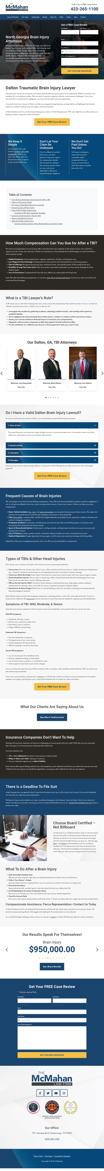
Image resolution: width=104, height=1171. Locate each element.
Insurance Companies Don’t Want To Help (26, 215)
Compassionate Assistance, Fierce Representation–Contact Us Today (38, 223)
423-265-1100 (84, 9)
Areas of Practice (12, 17)
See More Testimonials (52, 717)
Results (45, 17)
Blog (75, 17)
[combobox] (63, 51)
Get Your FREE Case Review (52, 121)
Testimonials (35, 17)
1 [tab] (46, 397)
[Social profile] (40, 1093)
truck (34, 512)
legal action (30, 599)
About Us (53, 17)
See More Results (52, 966)
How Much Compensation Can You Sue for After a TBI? (31, 199)
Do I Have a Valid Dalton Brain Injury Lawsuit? (28, 205)
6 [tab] (58, 397)
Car (30, 512)
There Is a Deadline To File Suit (22, 218)
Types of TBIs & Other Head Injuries (24, 210)
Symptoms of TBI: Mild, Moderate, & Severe (29, 213)
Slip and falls (17, 517)
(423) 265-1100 (52, 1138)
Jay (96, 841)
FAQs (61, 17)
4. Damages (13, 460)
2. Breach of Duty (15, 445)
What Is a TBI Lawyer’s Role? (22, 202)
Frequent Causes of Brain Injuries (23, 207)
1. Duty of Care (14, 425)
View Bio (21, 387)
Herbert (63, 843)
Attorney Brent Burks (52, 383)
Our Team (25, 17)
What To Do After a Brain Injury (22, 221)
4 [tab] (53, 397)
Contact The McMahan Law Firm (80, 803)
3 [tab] (51, 397)
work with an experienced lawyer (58, 277)
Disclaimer (49, 1156)
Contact (83, 17)
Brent (55, 843)
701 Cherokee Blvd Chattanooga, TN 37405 (52, 1133)
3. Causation (13, 453)
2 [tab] (48, 397)
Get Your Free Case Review (80, 71)
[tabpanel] (21, 369)
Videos (69, 17)
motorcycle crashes (46, 512)
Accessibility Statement (62, 1156)
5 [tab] (55, 397)
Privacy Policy (38, 1156)
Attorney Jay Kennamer (21, 383)
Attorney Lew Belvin (83, 383)
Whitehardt (59, 1161)
